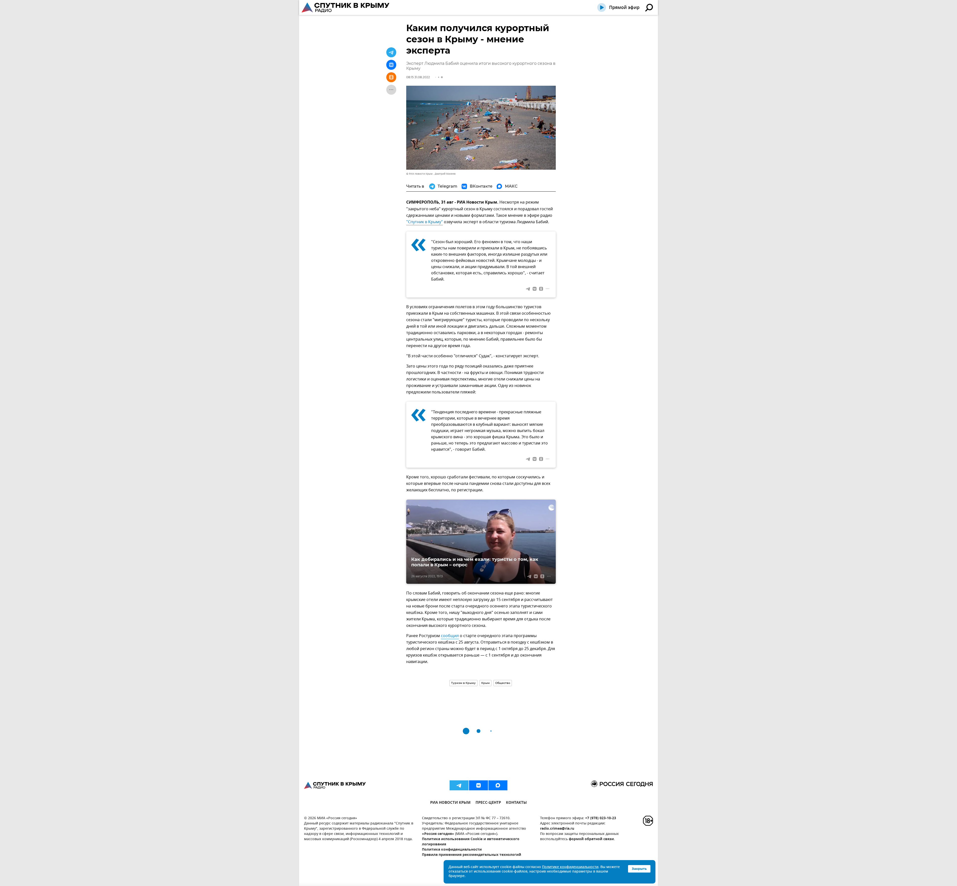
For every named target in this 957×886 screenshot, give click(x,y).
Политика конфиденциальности (452, 850)
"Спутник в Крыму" (424, 222)
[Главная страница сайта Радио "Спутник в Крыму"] (346, 7)
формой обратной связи (591, 839)
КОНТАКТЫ (516, 803)
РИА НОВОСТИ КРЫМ (450, 803)
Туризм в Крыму (463, 683)
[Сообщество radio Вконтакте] (478, 785)
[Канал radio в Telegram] (459, 785)
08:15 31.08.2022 (418, 77)
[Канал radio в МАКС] (497, 785)
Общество (502, 683)
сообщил (450, 636)
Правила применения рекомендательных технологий (471, 855)
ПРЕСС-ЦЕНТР (488, 803)
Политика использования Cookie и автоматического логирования (470, 841)
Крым (485, 683)
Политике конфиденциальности (570, 867)
